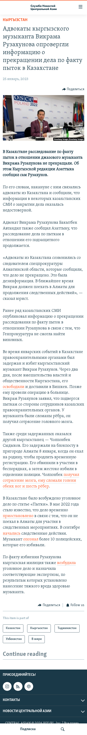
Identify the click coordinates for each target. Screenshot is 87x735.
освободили (13, 387)
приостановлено (18, 516)
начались (11, 534)
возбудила (66, 563)
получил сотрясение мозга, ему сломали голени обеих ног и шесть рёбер (41, 481)
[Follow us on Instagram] (7, 686)
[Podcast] (28, 686)
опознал (30, 539)
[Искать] (63, 729)
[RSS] (17, 686)
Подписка (27, 729)
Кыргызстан (15, 20)
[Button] (73, 89)
